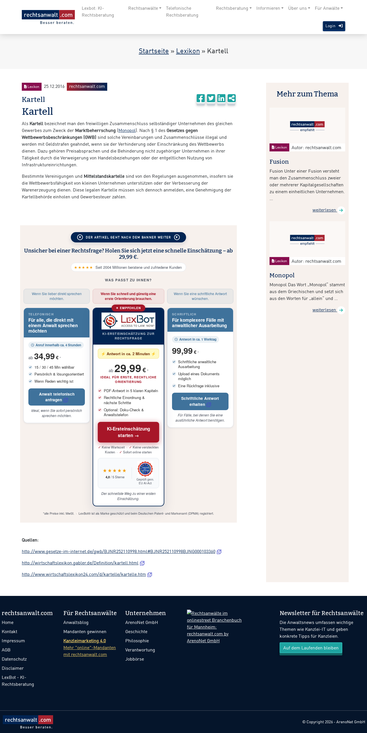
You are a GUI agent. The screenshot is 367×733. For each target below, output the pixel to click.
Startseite (154, 50)
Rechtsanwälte (143, 8)
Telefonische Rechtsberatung (182, 11)
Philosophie (137, 640)
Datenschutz (14, 659)
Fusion (279, 161)
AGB (6, 650)
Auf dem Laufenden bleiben (311, 648)
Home (7, 622)
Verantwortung (140, 650)
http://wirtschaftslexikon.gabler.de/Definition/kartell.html (80, 563)
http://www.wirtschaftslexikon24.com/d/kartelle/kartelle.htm (84, 574)
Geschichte (136, 631)
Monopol (127, 130)
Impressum (13, 640)
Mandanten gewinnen (84, 631)
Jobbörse (134, 659)
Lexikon (188, 50)
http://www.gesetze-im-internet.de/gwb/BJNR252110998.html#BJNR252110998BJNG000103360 (118, 551)
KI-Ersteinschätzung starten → (128, 432)
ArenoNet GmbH (141, 622)
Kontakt (9, 631)
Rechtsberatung (232, 8)
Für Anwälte (327, 8)
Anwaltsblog (76, 622)
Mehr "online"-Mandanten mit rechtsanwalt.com (89, 647)
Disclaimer (13, 668)
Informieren (268, 8)
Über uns (297, 8)
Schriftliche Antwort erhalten (200, 401)
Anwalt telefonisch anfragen (57, 396)
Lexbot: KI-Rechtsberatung (98, 11)
